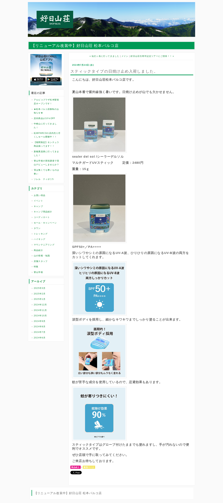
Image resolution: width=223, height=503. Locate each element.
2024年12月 (40, 304)
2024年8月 (39, 326)
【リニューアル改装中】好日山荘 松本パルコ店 (75, 45)
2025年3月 (39, 288)
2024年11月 (40, 310)
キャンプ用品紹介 (43, 211)
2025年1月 (39, 299)
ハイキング (39, 239)
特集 (36, 266)
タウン (37, 228)
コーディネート (42, 217)
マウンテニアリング (44, 245)
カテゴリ (37, 188)
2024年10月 (40, 315)
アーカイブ (38, 281)
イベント (38, 201)
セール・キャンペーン (45, 223)
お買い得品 (39, 195)
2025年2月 (39, 294)
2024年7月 (39, 332)
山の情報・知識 (42, 255)
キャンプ (38, 206)
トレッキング (41, 234)
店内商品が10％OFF (44, 118)
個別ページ (89, 467)
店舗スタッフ (41, 261)
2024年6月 (39, 337)
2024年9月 (39, 321)
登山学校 (38, 272)
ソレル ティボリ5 (44, 179)
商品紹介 (38, 250)
